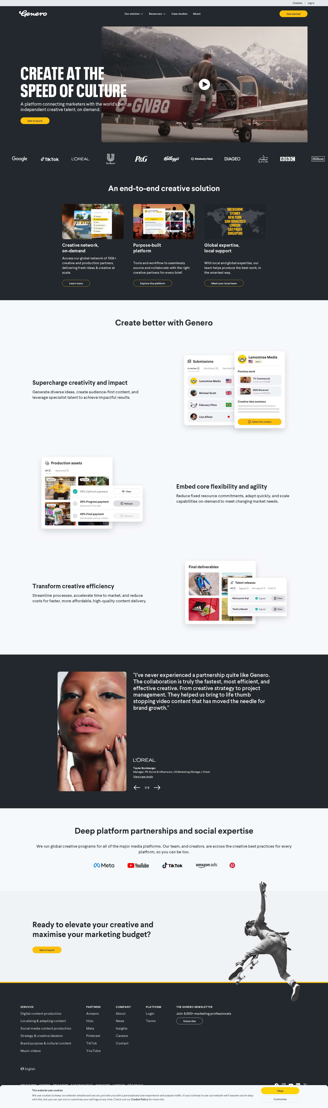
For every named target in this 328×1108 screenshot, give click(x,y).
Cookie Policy (139, 1099)
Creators (297, 3)
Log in (311, 3)
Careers (122, 1036)
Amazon (92, 1013)
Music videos (30, 1051)
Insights (122, 1028)
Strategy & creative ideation (41, 1036)
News (120, 1021)
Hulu (89, 1021)
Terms (151, 1021)
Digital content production (41, 1013)
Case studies (179, 13)
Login (150, 1013)
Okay (280, 1090)
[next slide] (157, 787)
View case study (143, 776)
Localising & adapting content (43, 1021)
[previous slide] (137, 787)
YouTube (93, 1051)
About (197, 13)
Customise (280, 1099)
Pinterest (93, 1036)
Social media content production (45, 1028)
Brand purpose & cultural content (45, 1043)
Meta (90, 1028)
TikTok (91, 1043)
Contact (122, 1043)
